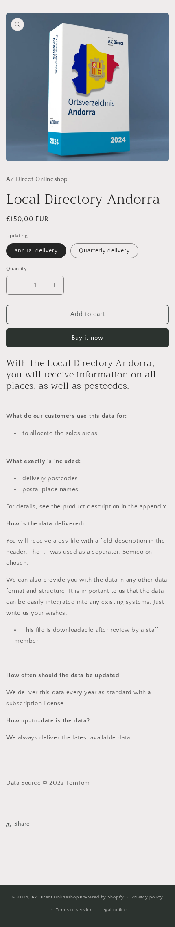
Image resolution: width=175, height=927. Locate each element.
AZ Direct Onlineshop (55, 897)
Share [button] (22, 824)
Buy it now (87, 337)
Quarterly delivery (104, 250)
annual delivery (36, 250)
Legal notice (113, 909)
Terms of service (74, 909)
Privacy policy (147, 897)
